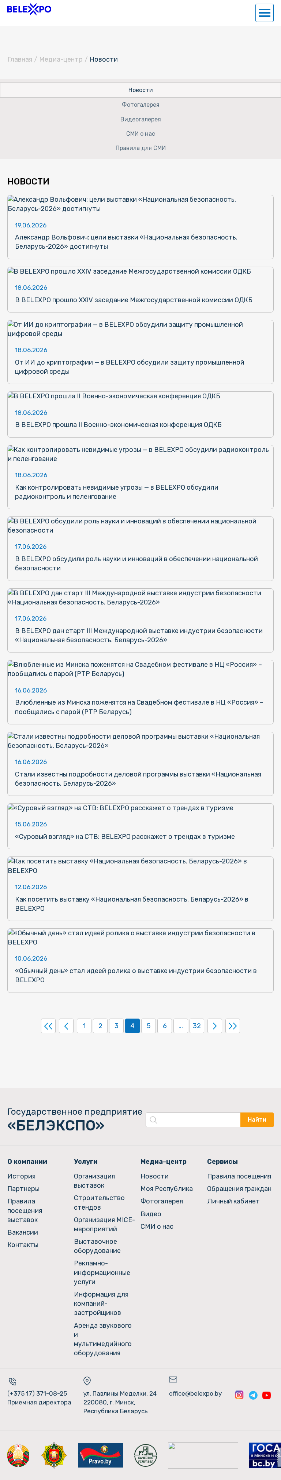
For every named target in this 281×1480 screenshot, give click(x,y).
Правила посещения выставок (24, 1210)
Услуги (86, 1162)
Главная (19, 59)
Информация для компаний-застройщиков (101, 1303)
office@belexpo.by (195, 1393)
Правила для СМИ (141, 148)
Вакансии (22, 1232)
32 (197, 1026)
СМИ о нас (140, 133)
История (21, 1176)
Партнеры (23, 1189)
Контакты (22, 1245)
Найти (257, 1119)
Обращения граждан (239, 1189)
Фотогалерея (141, 104)
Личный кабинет (233, 1201)
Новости (140, 90)
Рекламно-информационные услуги (102, 1272)
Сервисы (222, 1162)
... (181, 1026)
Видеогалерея (140, 119)
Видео (150, 1214)
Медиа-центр (61, 59)
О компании (27, 1162)
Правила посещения (239, 1176)
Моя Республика (166, 1189)
